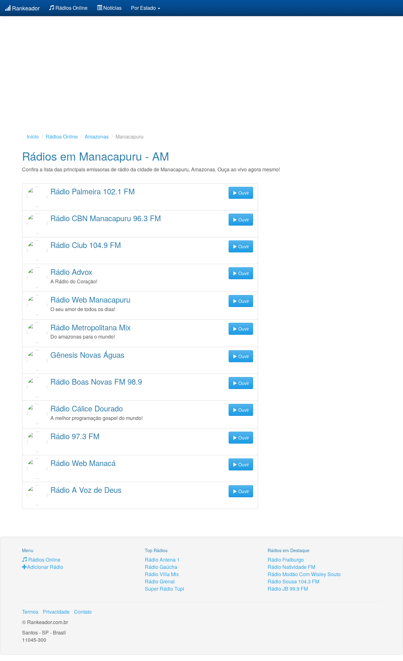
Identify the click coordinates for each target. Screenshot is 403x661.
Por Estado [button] (144, 7)
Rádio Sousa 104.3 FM (293, 581)
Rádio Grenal (160, 581)
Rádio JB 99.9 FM (288, 588)
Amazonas (97, 136)
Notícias (112, 7)
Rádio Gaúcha (161, 566)
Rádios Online (71, 7)
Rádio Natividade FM (291, 566)
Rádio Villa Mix (162, 574)
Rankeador (25, 8)
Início (33, 136)
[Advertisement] (201, 65)
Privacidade (56, 611)
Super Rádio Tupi (164, 588)
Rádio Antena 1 (162, 559)
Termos (30, 611)
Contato (83, 611)
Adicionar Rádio (45, 566)
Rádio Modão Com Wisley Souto (304, 574)
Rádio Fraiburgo (286, 559)
